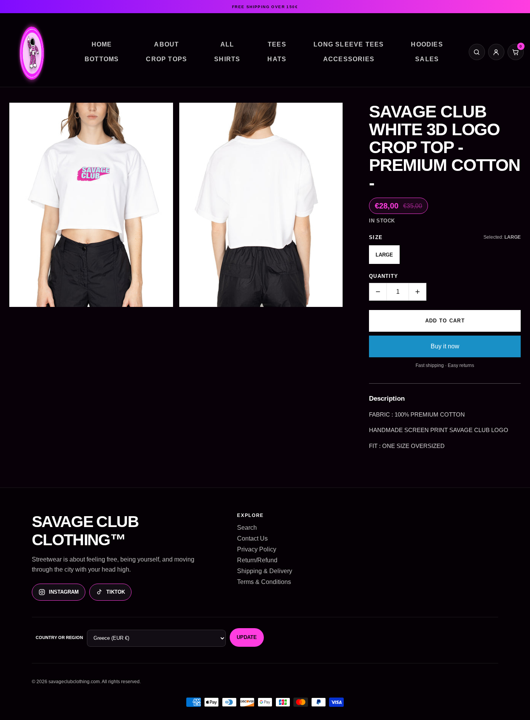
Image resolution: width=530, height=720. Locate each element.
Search (247, 527)
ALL (227, 44)
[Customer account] (496, 52)
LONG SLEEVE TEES (348, 44)
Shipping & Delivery (264, 571)
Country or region (59, 637)
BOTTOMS (102, 59)
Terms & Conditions (264, 582)
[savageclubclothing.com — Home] (32, 55)
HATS (276, 59)
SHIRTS (227, 59)
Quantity (383, 276)
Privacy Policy (256, 549)
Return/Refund (257, 560)
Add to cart (445, 321)
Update (247, 637)
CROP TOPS (166, 59)
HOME (102, 44)
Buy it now (445, 346)
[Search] (477, 52)
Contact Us (252, 538)
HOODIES (427, 44)
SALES (427, 59)
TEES (277, 44)
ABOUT (166, 44)
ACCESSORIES (348, 59)
